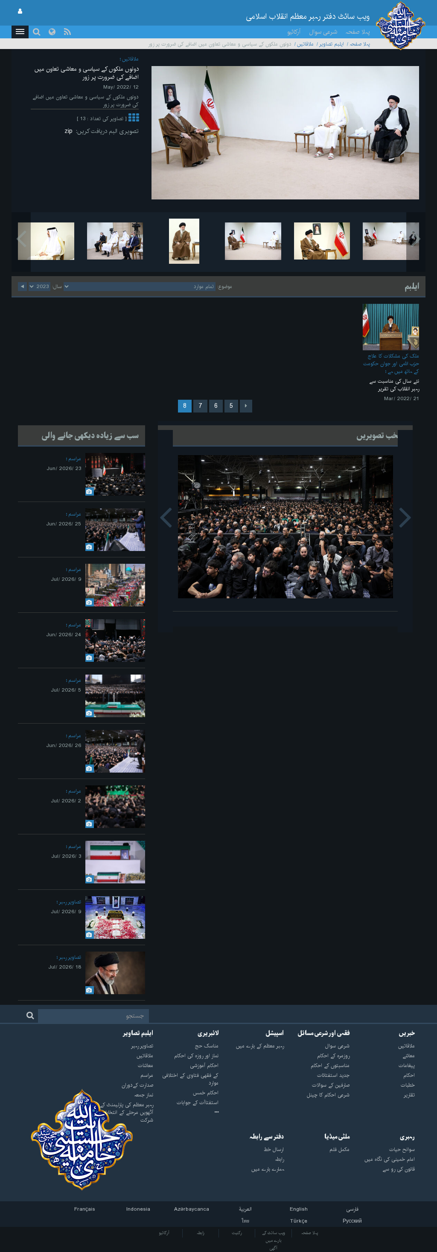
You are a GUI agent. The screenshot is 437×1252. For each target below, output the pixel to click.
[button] (20, 32)
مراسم (74, 459)
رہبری (407, 1137)
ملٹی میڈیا (337, 1137)
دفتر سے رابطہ (267, 1137)
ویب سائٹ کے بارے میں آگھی (273, 1240)
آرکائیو (293, 32)
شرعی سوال (323, 32)
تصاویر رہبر (70, 902)
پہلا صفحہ (358, 32)
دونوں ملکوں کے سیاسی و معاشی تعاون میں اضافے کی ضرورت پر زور (87, 73)
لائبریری (208, 1033)
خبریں (407, 1033)
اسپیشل (274, 1033)
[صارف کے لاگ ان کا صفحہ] (20, 11)
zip (70, 131)
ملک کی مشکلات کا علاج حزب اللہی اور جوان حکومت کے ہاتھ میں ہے (391, 363)
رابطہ (200, 1232)
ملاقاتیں (305, 44)
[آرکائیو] (185, 1112)
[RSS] (67, 32)
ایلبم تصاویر (331, 44)
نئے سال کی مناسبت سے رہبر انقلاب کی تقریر (394, 385)
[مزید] (133, 119)
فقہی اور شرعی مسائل (323, 1033)
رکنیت (237, 1232)
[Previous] (246, 406)
